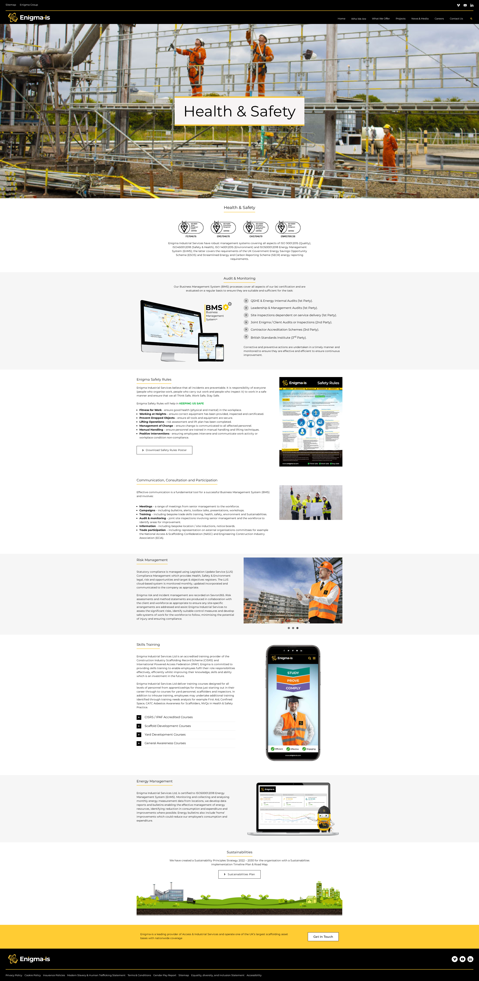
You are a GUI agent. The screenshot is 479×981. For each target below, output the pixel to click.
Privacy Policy (14, 975)
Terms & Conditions (139, 975)
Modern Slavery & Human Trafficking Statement (96, 975)
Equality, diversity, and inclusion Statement (217, 975)
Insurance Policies (54, 975)
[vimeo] (458, 5)
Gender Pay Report (164, 975)
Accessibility (254, 975)
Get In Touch (323, 937)
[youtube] (465, 5)
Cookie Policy (33, 975)
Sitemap (184, 975)
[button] (186, 717)
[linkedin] (471, 5)
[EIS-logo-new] (29, 12)
